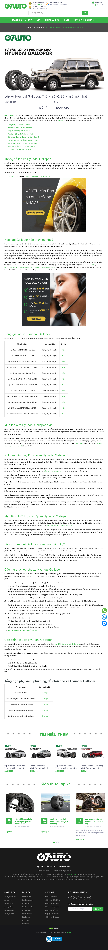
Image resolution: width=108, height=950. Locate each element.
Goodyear (36, 267)
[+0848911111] (104, 610)
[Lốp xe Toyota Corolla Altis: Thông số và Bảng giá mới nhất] (15, 751)
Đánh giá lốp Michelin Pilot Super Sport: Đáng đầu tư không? (24, 821)
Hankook (47, 267)
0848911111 (40, 4)
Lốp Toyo (25, 920)
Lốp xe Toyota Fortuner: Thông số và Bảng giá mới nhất (65, 767)
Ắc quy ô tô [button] (9, 892)
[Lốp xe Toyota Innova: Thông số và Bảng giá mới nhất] (92, 751)
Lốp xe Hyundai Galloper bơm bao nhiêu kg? (22, 143)
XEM (63, 350)
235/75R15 (11, 176)
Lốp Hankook (26, 910)
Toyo (42, 267)
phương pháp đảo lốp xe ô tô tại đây (59, 525)
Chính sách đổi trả (51, 910)
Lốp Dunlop (26, 917)
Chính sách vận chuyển (53, 907)
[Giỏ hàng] (92, 4)
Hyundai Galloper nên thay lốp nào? (20, 128)
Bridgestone (8, 267)
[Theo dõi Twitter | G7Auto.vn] (75, 897)
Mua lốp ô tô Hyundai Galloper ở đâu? (20, 134)
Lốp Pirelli (25, 924)
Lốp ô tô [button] (26, 892)
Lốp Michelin (26, 897)
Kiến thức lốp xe (55, 783)
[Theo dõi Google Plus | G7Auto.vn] (80, 897)
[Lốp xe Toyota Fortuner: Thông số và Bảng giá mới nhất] (66, 751)
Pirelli (53, 267)
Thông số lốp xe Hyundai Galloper (19, 125)
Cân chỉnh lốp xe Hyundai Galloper (19, 149)
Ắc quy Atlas (8, 907)
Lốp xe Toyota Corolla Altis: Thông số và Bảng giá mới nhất (14, 767)
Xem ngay (45, 693)
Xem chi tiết (72, 874)
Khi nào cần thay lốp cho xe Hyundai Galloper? (23, 137)
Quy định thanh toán (52, 914)
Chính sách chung (51, 897)
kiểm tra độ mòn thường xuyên (54, 471)
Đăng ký (98, 909)
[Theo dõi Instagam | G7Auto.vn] (84, 897)
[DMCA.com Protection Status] (54, 928)
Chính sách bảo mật (52, 903)
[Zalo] (104, 617)
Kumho (15, 267)
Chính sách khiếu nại (52, 917)
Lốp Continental (27, 907)
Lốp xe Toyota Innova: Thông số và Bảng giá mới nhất (92, 767)
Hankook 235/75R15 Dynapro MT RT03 (39, 176)
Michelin (92, 265)
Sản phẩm (99, 3)
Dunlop (21, 267)
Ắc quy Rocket (9, 910)
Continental (28, 267)
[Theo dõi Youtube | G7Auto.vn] (89, 897)
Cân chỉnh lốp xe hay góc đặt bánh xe (67, 644)
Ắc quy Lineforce (10, 897)
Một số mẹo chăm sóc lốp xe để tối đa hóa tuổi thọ (95, 821)
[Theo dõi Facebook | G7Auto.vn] (70, 897)
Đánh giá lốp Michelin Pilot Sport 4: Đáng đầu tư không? (59, 821)
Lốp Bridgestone (27, 900)
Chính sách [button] (50, 892)
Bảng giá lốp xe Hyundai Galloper (19, 131)
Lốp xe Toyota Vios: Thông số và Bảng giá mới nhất (40, 767)
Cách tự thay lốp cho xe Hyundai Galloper (21, 146)
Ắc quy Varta (8, 903)
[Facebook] (104, 623)
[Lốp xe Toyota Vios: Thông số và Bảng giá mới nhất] (41, 751)
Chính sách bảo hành (52, 900)
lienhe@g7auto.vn (65, 871)
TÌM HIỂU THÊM (54, 734)
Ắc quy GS (7, 900)
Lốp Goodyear (27, 914)
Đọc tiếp (9, 832)
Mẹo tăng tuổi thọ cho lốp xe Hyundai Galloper (23, 140)
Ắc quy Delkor (9, 914)
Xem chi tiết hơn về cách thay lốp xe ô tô (22, 630)
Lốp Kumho (26, 903)
